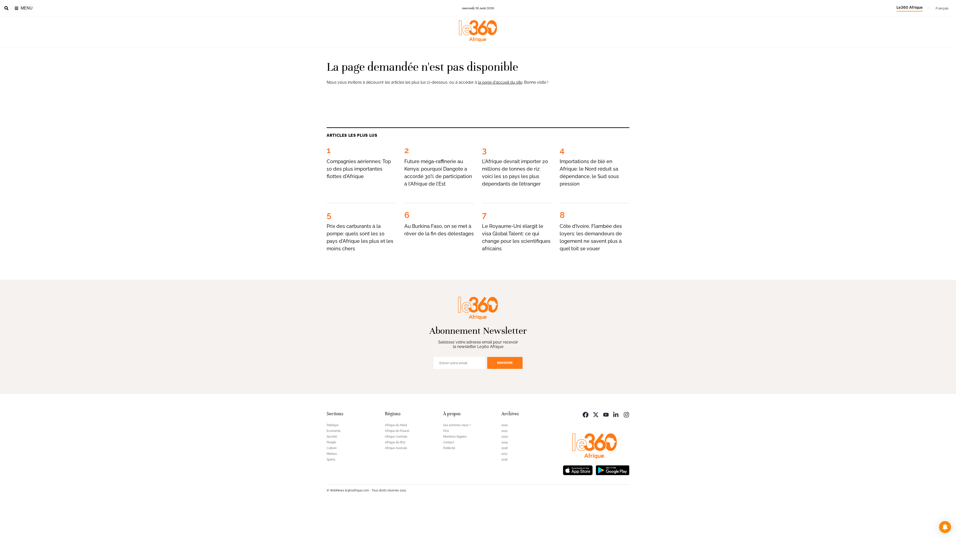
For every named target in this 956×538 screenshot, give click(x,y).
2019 (504, 442)
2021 (504, 431)
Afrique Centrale (396, 436)
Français (942, 8)
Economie (334, 431)
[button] (945, 527)
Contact (448, 442)
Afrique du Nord (396, 425)
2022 (504, 425)
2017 (504, 454)
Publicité (449, 448)
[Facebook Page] (586, 414)
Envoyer (505, 363)
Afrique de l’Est (395, 442)
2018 (504, 448)
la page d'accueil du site (500, 82)
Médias (332, 454)
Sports (331, 459)
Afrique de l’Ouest (397, 431)
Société (332, 436)
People (331, 442)
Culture (332, 448)
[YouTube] (606, 414)
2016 (504, 459)
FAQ (446, 431)
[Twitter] (596, 414)
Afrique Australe (396, 448)
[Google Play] (612, 470)
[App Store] (578, 470)
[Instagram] (626, 414)
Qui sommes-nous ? (457, 425)
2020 (504, 436)
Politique (333, 425)
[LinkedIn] (616, 414)
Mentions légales (455, 436)
